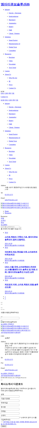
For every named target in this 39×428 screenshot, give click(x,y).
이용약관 (17, 332)
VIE (13, 93)
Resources (8, 213)
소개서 (3, 220)
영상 (2, 222)
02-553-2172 (9, 365)
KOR (2, 100)
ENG (2, 93)
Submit (4, 426)
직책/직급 (4, 403)
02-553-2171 (9, 194)
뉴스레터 (4, 224)
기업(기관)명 (5, 398)
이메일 (3, 411)
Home (7, 211)
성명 (2, 394)
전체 (2, 218)
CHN (6, 93)
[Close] (1, 302)
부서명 (3, 407)
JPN (9, 93)
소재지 (3, 415)
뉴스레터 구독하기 (7, 324)
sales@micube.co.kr (11, 200)
